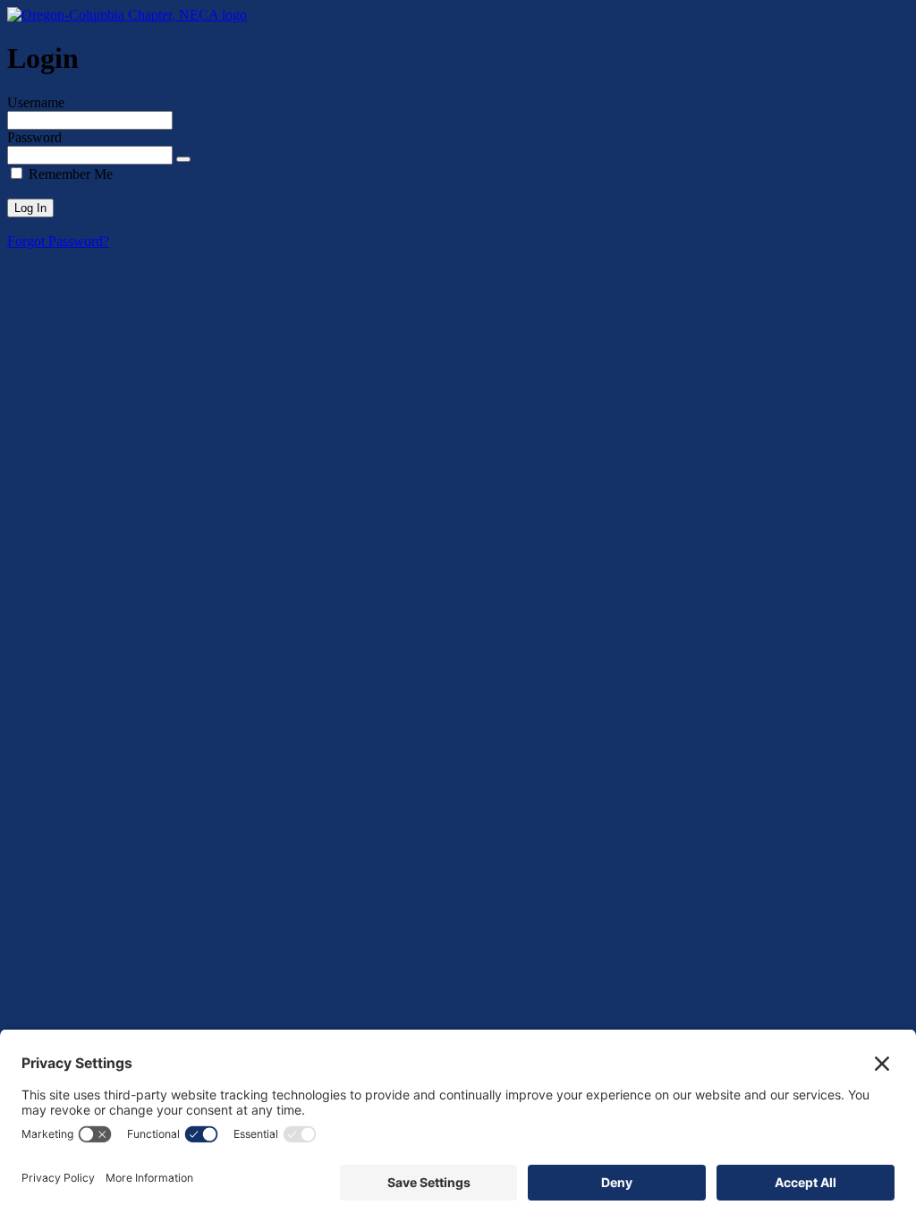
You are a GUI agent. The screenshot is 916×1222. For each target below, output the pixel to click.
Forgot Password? (58, 241)
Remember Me (71, 174)
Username (35, 102)
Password (34, 137)
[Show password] (183, 159)
